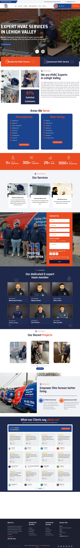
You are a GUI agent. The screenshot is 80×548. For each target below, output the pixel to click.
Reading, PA (14, 133)
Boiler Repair (31, 531)
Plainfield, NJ (48, 135)
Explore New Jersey (57, 142)
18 (50, 254)
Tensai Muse (39, 545)
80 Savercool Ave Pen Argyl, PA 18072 (53, 1)
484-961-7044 (61, 6)
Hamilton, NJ (48, 128)
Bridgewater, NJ (49, 123)
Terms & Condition (17, 546)
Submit (59, 261)
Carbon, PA (14, 140)
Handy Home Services (33, 6)
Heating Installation (33, 535)
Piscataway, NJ (49, 130)
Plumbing (25, 6)
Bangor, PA (14, 123)
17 (56, 254)
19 (53, 254)
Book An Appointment (5, 1)
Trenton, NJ (48, 125)
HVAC (16, 6)
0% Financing (76, 6)
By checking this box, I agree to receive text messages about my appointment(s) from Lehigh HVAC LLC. (60, 258)
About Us (44, 6)
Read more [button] (12, 440)
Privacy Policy (10, 546)
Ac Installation (31, 533)
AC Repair (31, 528)
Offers (39, 6)
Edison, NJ (48, 120)
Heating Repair (32, 530)
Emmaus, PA (15, 130)
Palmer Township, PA (16, 125)
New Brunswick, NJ (50, 133)
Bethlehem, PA (15, 128)
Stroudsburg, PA (15, 135)
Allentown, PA (15, 120)
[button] (7, 192)
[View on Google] (9, 448)
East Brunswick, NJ (50, 138)
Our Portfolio (40, 368)
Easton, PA (14, 138)
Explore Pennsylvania (24, 144)
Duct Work (20, 6)
